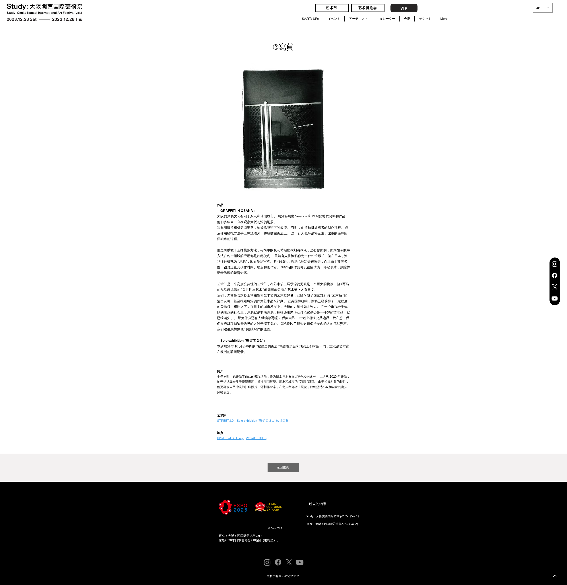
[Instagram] (554, 263)
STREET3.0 (225, 420)
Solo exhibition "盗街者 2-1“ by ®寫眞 (263, 420)
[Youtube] (554, 298)
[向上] (555, 576)
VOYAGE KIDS (256, 438)
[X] (554, 287)
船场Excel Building (230, 438)
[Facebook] (554, 275)
